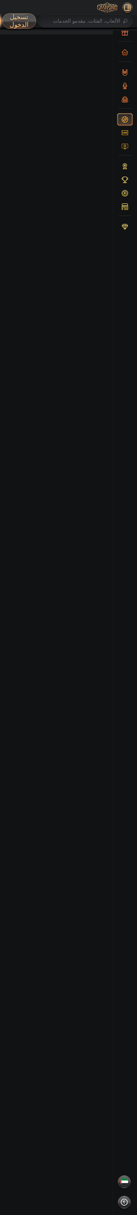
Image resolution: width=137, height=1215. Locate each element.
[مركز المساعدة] (124, 1202)
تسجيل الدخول (19, 20)
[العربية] (124, 1181)
